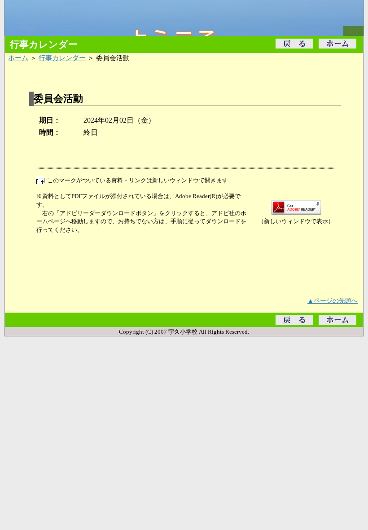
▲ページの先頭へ (332, 300)
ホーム (18, 58)
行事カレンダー (62, 58)
